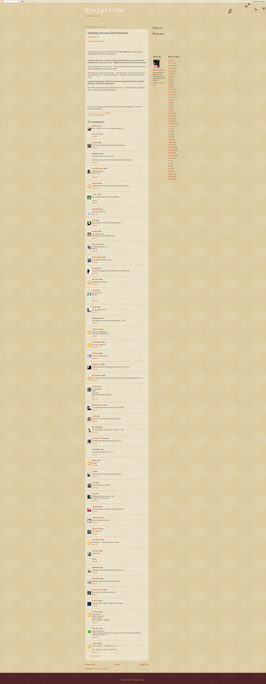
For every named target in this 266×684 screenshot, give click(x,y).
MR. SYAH (95, 427)
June (169, 81)
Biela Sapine (96, 244)
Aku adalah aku (97, 375)
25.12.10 (94, 637)
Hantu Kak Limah (97, 589)
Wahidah (95, 126)
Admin (94, 290)
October (170, 73)
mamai (94, 416)
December (171, 65)
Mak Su (94, 460)
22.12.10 (94, 487)
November (171, 68)
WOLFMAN (95, 209)
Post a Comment (95, 656)
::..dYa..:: (95, 194)
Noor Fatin (95, 279)
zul (93, 471)
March (170, 60)
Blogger (142, 680)
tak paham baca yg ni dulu (96, 41)
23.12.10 (94, 522)
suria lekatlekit (96, 342)
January (170, 145)
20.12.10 (94, 136)
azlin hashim (96, 539)
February (171, 63)
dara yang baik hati (98, 115)
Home (117, 665)
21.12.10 (94, 432)
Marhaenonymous (98, 405)
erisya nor (95, 600)
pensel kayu (96, 528)
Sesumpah (95, 551)
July (169, 79)
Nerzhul (94, 268)
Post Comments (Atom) (101, 668)
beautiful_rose (96, 364)
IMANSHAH (95, 567)
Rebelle (94, 307)
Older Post (144, 665)
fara (93, 493)
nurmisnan (95, 612)
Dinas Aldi (95, 628)
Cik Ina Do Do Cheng (98, 438)
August (170, 76)
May (169, 84)
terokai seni (96, 329)
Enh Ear (94, 386)
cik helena (95, 506)
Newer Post (90, 665)
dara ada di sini (92, 37)
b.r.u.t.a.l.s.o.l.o (104, 9)
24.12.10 (94, 561)
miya (93, 482)
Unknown (95, 183)
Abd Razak (95, 353)
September (171, 97)
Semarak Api (96, 517)
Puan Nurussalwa (97, 168)
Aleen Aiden (96, 578)
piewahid (95, 231)
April (169, 87)
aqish (94, 220)
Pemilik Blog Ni (97, 257)
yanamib (95, 142)
